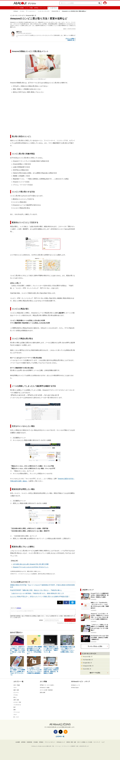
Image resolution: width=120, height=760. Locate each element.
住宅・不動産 (17, 685)
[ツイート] (60, 602)
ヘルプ (102, 742)
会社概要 (18, 742)
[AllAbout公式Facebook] (56, 732)
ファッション (17, 712)
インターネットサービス (43, 11)
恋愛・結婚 (16, 699)
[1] (42, 243)
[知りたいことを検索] (99, 3)
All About (16, 11)
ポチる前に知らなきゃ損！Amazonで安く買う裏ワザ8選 (30, 564)
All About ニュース (75, 685)
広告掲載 (35, 742)
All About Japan (75, 687)
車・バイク (16, 717)
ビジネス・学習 (17, 702)
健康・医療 (16, 690)
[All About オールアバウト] (20, 3)
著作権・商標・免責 (71, 742)
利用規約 (41, 742)
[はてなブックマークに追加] (72, 602)
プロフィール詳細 (69, 38)
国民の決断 (42, 692)
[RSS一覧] (66, 732)
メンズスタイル (17, 704)
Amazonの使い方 (56, 11)
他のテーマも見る (95, 672)
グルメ (15, 714)
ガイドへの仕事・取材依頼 (46, 690)
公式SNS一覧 (60, 736)
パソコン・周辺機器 (19, 7)
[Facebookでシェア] (66, 602)
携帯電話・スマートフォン (40, 7)
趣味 (15, 709)
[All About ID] (104, 3)
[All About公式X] (61, 732)
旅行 (15, 707)
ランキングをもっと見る (95, 646)
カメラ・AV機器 (29, 7)
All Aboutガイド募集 (44, 687)
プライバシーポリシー (50, 742)
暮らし (15, 697)
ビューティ (16, 692)
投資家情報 (29, 742)
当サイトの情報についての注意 (84, 742)
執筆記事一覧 (71, 40)
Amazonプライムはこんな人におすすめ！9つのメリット (30, 567)
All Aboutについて (61, 742)
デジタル (32, 3)
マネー (15, 687)
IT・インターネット (53, 7)
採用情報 (23, 742)
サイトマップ (97, 742)
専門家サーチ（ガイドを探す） (47, 685)
